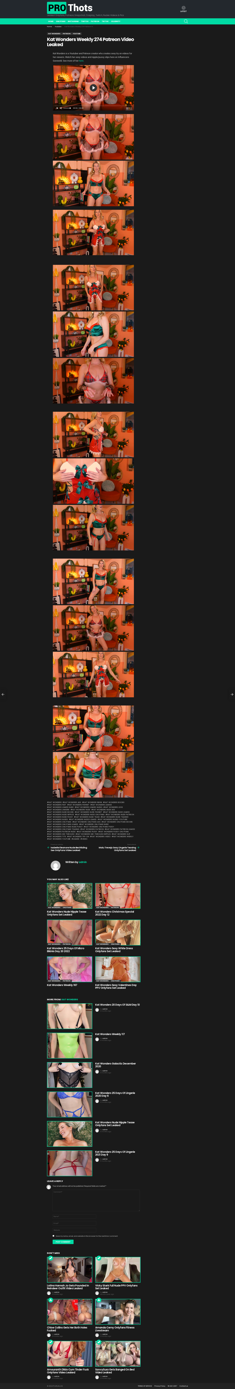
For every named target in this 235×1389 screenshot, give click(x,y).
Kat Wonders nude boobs (61, 812)
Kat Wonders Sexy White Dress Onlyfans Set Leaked (114, 950)
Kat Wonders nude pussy (61, 817)
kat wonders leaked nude (61, 807)
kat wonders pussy (87, 831)
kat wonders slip (121, 834)
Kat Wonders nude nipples (61, 814)
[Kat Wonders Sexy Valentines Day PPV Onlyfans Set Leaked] (117, 969)
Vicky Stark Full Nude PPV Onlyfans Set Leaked (116, 1287)
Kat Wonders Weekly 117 (110, 1034)
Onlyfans (60, 21)
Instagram (73, 21)
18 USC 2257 (172, 1386)
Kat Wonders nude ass (104, 809)
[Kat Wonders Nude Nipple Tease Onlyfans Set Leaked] (69, 896)
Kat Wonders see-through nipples (94, 834)
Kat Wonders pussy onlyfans (114, 831)
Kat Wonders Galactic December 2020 (115, 1065)
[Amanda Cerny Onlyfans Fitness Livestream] (117, 1312)
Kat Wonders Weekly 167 (62, 985)
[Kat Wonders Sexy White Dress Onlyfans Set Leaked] (117, 932)
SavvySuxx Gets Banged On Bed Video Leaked (114, 1371)
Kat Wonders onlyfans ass (87, 822)
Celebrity (115, 21)
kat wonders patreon (93, 829)
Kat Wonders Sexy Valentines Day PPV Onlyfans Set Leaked (116, 986)
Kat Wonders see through (62, 834)
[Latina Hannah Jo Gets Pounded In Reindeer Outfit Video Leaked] (69, 1270)
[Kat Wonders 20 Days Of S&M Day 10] (69, 1016)
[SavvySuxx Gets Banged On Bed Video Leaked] (117, 1354)
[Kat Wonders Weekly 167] (69, 969)
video (85, 839)
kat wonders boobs (114, 802)
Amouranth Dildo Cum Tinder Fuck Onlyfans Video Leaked (68, 1371)
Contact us (183, 1386)
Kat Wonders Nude (81, 809)
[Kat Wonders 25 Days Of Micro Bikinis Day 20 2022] (69, 932)
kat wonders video (101, 836)
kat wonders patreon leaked (120, 829)
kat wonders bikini (93, 802)
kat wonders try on (79, 836)
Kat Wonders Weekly (123, 836)
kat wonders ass (72, 802)
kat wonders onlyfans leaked (63, 824)
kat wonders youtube (59, 839)
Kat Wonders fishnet (79, 805)
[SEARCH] (186, 21)
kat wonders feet (57, 805)
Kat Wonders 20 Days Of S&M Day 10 (117, 1004)
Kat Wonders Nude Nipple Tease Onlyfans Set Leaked (66, 913)
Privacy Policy (159, 1386)
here (81, 60)
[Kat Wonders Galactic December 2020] (69, 1075)
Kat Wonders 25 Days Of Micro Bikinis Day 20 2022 (65, 950)
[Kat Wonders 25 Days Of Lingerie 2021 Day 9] (69, 1163)
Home (50, 21)
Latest (183, 11)
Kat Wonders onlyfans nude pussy (66, 827)
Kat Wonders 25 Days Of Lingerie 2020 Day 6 (115, 1094)
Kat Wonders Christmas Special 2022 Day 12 (114, 913)
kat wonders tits (57, 836)
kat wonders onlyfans (60, 822)
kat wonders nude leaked (117, 812)
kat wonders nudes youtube (113, 819)
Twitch (84, 21)
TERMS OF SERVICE (145, 1386)
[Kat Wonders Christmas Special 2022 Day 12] (117, 896)
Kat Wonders (55, 802)
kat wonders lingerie (59, 809)
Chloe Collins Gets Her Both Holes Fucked (67, 1329)
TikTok (105, 21)
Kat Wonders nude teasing (115, 817)
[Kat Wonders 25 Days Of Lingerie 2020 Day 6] (69, 1104)
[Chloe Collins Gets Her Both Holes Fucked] (69, 1312)
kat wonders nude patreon (120, 814)
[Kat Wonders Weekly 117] (69, 1045)
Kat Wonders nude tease (88, 817)
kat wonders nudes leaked (83, 819)
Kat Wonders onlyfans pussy (99, 827)
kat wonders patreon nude (62, 831)
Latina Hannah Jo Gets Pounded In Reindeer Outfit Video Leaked (68, 1287)
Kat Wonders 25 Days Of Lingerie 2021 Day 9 (115, 1153)
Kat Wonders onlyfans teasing (64, 829)
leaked (76, 839)
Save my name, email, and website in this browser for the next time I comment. (87, 1236)
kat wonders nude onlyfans (91, 814)
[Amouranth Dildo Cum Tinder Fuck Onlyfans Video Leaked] (69, 1354)
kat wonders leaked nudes (89, 807)
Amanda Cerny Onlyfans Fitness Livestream (115, 1329)
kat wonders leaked (102, 805)
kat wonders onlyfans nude (95, 824)
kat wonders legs (114, 807)
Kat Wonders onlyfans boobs (118, 822)
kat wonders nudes (58, 819)
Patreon (95, 21)
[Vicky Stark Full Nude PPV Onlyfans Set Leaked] (117, 1270)
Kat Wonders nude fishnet (89, 812)
